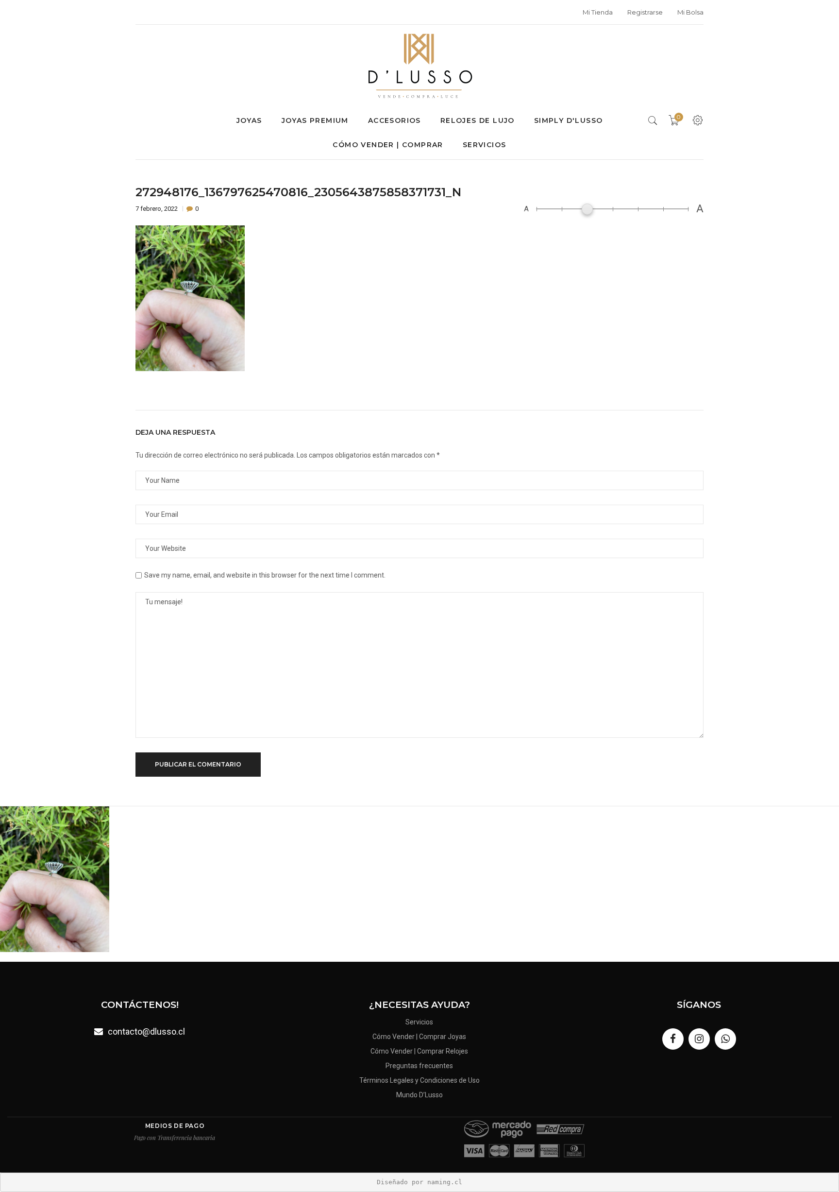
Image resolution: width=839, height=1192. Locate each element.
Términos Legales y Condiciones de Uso (419, 1080)
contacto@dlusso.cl (146, 1031)
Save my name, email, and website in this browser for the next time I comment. (265, 575)
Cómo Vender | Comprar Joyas (419, 1036)
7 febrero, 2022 (157, 208)
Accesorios (394, 120)
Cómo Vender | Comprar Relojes (419, 1051)
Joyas (249, 120)
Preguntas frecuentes (419, 1066)
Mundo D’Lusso (419, 1095)
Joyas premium (315, 120)
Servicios (484, 144)
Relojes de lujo (477, 120)
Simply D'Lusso (568, 120)
